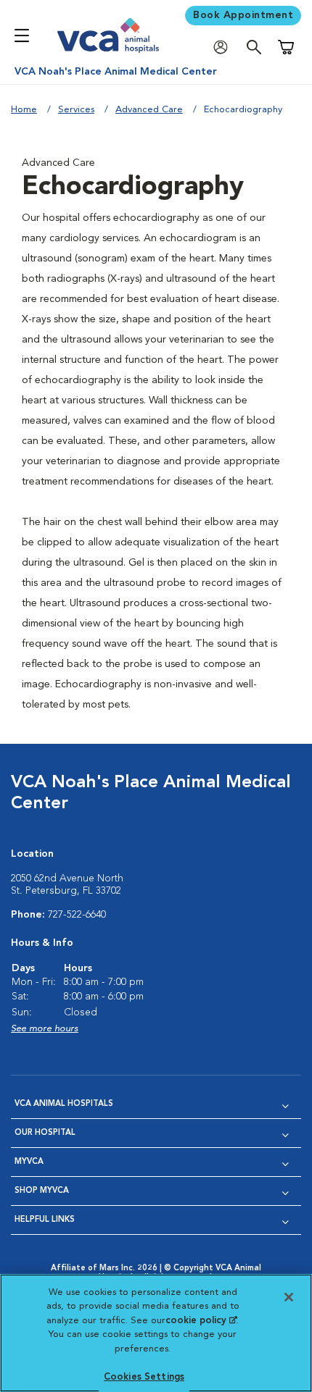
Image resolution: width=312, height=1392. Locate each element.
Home (24, 109)
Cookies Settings (144, 1377)
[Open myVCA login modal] (224, 47)
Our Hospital (45, 1133)
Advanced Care (149, 109)
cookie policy (201, 1320)
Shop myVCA (42, 1191)
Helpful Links (45, 1220)
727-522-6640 (77, 915)
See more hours (44, 1028)
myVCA (29, 1162)
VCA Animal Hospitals (64, 1104)
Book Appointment (243, 15)
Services (76, 109)
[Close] (289, 1297)
